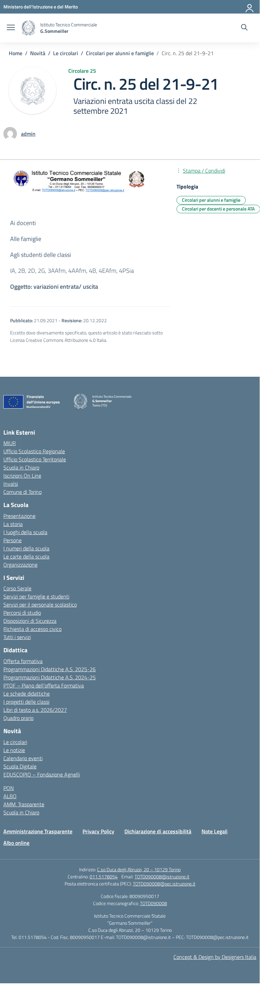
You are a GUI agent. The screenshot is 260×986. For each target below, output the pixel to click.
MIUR (9, 443)
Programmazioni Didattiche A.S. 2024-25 (49, 677)
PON (8, 788)
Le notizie (14, 750)
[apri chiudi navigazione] (11, 28)
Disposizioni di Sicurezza (29, 621)
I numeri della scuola (26, 548)
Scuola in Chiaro (21, 467)
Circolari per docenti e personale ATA (218, 208)
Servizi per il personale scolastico (40, 604)
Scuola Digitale (20, 766)
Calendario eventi (23, 758)
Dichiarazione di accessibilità (157, 831)
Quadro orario (18, 718)
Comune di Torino (22, 492)
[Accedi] (249, 7)
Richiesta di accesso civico (32, 629)
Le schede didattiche (26, 693)
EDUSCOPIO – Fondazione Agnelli (41, 774)
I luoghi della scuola (25, 532)
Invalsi (10, 484)
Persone (12, 540)
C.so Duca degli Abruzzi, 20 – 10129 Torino (139, 869)
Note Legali (215, 831)
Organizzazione (20, 565)
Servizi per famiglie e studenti (36, 596)
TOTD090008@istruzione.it (162, 876)
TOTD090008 (153, 903)
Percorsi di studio (22, 613)
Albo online (16, 843)
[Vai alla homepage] (28, 28)
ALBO (10, 796)
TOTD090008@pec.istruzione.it (164, 883)
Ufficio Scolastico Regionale (34, 451)
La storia (13, 524)
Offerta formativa (23, 661)
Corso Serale (17, 588)
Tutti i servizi (17, 637)
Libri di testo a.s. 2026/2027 (35, 710)
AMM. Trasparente (23, 804)
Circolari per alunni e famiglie (211, 199)
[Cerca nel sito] (244, 28)
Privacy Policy (98, 831)
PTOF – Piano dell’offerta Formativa (43, 685)
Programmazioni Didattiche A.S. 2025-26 (49, 669)
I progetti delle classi (26, 702)
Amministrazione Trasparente (37, 831)
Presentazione (19, 516)
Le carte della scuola (26, 556)
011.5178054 (104, 876)
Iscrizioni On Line (22, 476)
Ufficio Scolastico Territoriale (34, 459)
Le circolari (15, 742)
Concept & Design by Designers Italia (214, 957)
